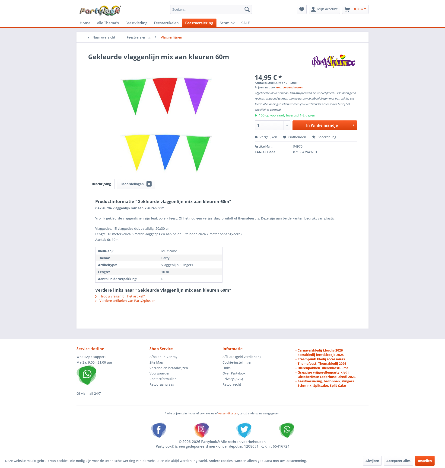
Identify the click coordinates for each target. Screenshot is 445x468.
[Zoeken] (247, 9)
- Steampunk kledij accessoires (320, 359)
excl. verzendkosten (289, 87)
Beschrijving (101, 184)
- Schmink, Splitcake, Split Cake (321, 385)
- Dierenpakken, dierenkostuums (322, 368)
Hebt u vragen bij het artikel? (122, 296)
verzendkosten (228, 413)
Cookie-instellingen (237, 362)
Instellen (425, 460)
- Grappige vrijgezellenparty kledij (322, 372)
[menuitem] (211, 9)
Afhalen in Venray (163, 357)
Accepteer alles (398, 460)
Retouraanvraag (161, 384)
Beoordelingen (135, 184)
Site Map (156, 362)
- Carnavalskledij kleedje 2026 (319, 350)
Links (226, 368)
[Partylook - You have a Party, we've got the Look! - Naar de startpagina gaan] (100, 10)
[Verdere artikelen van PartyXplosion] (333, 61)
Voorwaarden (159, 373)
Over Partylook (233, 373)
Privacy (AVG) (232, 379)
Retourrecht (231, 384)
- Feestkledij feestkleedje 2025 (320, 354)
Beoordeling (326, 137)
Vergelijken (268, 137)
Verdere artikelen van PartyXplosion (127, 300)
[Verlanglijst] (302, 9)
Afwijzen (372, 460)
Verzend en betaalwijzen (168, 368)
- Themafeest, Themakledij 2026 (321, 363)
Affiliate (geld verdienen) (241, 357)
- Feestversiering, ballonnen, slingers (325, 381)
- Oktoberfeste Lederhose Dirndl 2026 (326, 376)
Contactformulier (162, 379)
